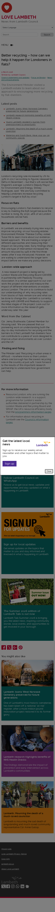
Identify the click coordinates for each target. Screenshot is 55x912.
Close (49, 471)
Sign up (9, 463)
